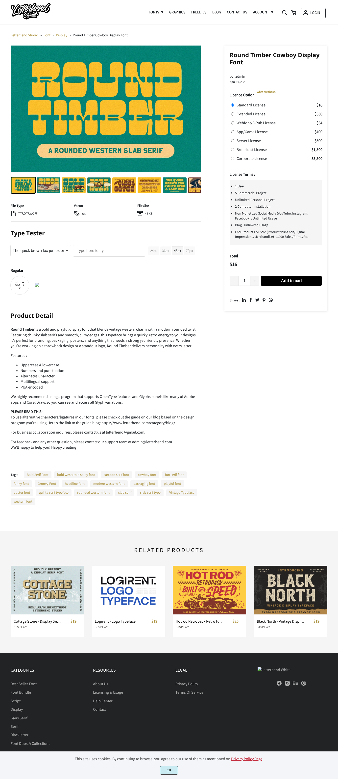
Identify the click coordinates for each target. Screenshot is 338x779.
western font (23, 501)
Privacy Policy (186, 683)
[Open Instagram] (287, 684)
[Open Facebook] (279, 684)
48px (177, 250)
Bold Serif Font (37, 474)
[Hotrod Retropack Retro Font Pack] (209, 590)
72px (189, 250)
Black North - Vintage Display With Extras (280, 621)
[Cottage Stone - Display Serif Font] (47, 590)
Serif (15, 726)
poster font (22, 492)
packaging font (144, 483)
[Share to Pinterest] (264, 300)
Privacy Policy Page (246, 758)
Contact (99, 709)
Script (16, 700)
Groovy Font (47, 483)
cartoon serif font (116, 474)
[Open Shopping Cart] (294, 13)
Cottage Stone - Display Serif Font (37, 621)
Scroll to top (333, 645)
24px (153, 250)
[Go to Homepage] (31, 19)
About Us (100, 683)
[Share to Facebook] (250, 300)
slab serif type (150, 492)
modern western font (109, 483)
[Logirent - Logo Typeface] (128, 590)
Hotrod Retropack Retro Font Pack (199, 621)
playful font (172, 483)
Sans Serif (19, 717)
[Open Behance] (295, 684)
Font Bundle (21, 692)
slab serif (124, 492)
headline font (75, 483)
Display (20, 627)
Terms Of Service (189, 692)
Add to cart (291, 281)
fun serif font (174, 474)
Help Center (103, 700)
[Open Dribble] (304, 684)
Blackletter (19, 734)
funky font (21, 483)
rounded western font (93, 492)
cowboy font (147, 474)
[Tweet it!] (257, 300)
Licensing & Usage (108, 692)
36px (165, 250)
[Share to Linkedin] (244, 300)
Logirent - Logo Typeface (115, 621)
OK (169, 770)
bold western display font (76, 474)
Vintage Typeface (181, 492)
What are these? (266, 92)
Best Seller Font (24, 683)
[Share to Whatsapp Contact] (270, 300)
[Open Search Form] (285, 13)
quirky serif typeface (54, 492)
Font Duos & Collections (30, 743)
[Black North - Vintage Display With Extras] (290, 590)
